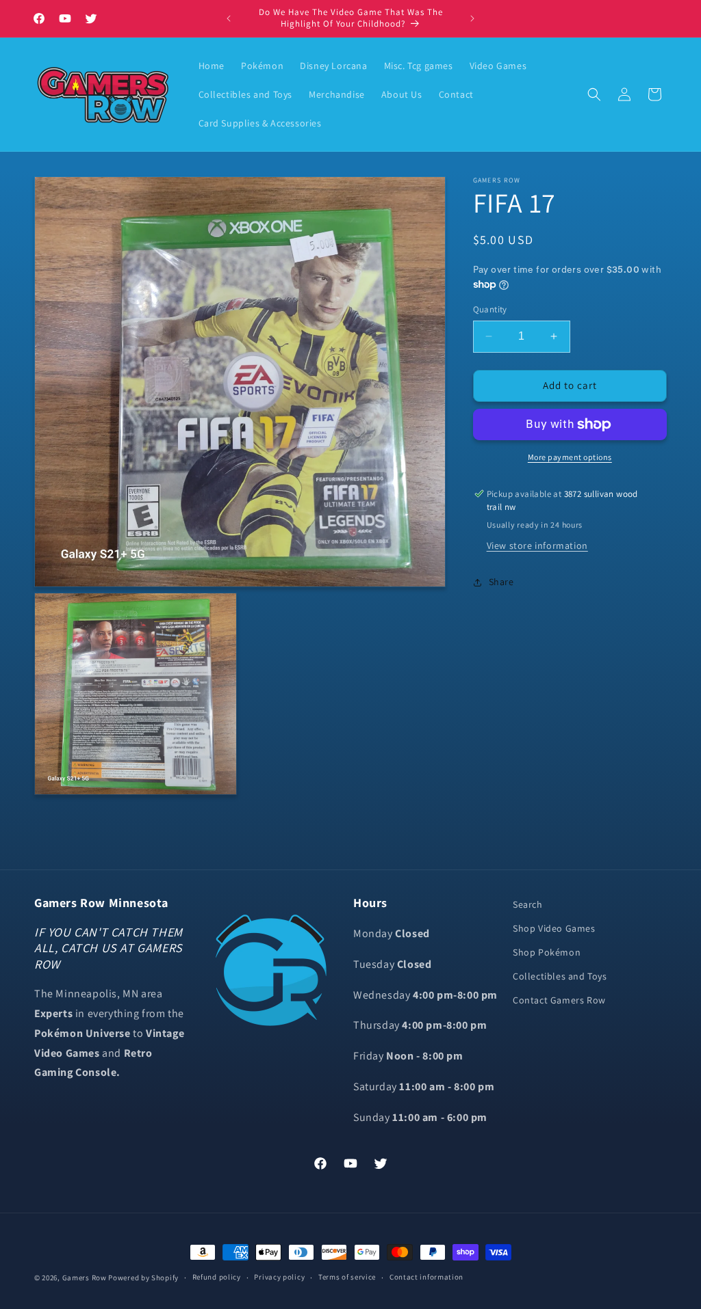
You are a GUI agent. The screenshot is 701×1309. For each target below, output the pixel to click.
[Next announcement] (472, 18)
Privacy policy (279, 1277)
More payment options (570, 457)
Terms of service (347, 1277)
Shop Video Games (554, 928)
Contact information (426, 1277)
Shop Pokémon (547, 952)
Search (528, 904)
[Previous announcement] (229, 18)
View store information (537, 545)
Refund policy (216, 1277)
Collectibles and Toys (560, 976)
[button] (594, 94)
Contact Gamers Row (559, 1000)
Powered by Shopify (143, 1277)
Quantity (490, 309)
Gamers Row (85, 1277)
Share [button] (501, 582)
